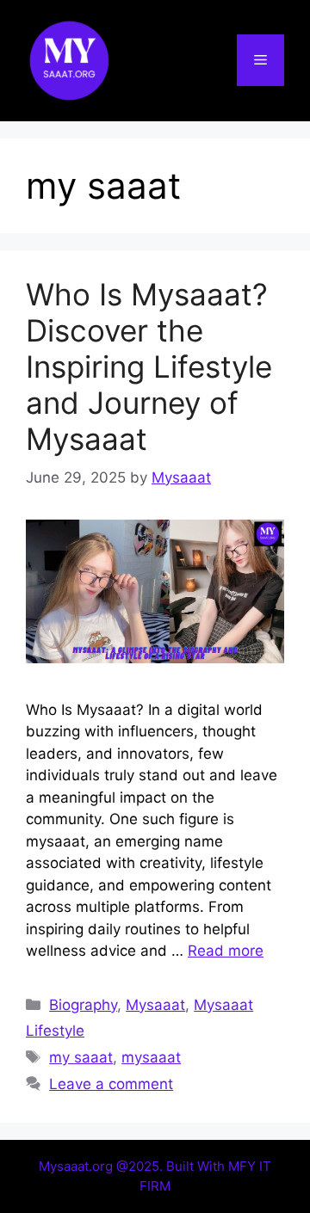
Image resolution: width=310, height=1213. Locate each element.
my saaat (81, 1057)
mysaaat (151, 1057)
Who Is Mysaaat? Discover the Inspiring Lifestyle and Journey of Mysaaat (149, 366)
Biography (83, 1004)
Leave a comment (111, 1084)
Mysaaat (155, 1004)
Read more (226, 950)
